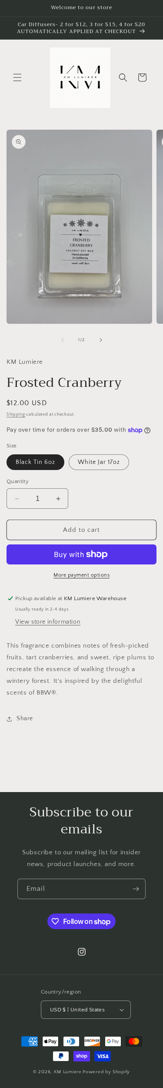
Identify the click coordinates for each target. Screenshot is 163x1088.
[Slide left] (62, 339)
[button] (17, 77)
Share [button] (25, 718)
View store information (47, 621)
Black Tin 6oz (35, 462)
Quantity (18, 481)
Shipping (16, 414)
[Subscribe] (135, 889)
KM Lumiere (68, 1072)
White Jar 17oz (99, 462)
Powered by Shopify (106, 1072)
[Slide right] (100, 339)
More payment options (81, 575)
